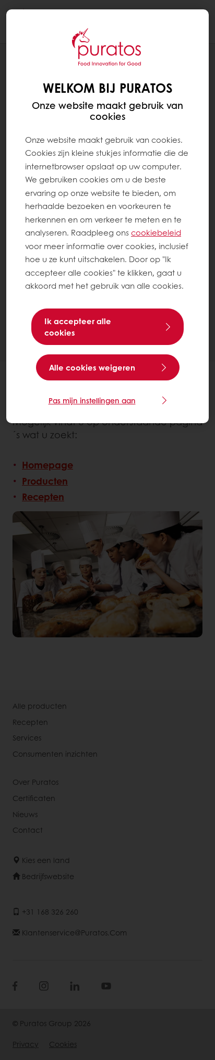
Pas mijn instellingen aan (92, 400)
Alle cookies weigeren (92, 367)
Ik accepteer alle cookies (77, 326)
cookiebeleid (156, 232)
